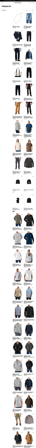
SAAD (13, 25)
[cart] (34, 3)
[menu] (1, 3)
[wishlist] (29, 3)
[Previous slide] (13, 18)
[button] (30, 10)
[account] (33, 3)
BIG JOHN (25, 25)
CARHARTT (25, 97)
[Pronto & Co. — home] (18, 2)
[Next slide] (22, 18)
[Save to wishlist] (22, 13)
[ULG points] (31, 3)
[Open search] (3, 3)
